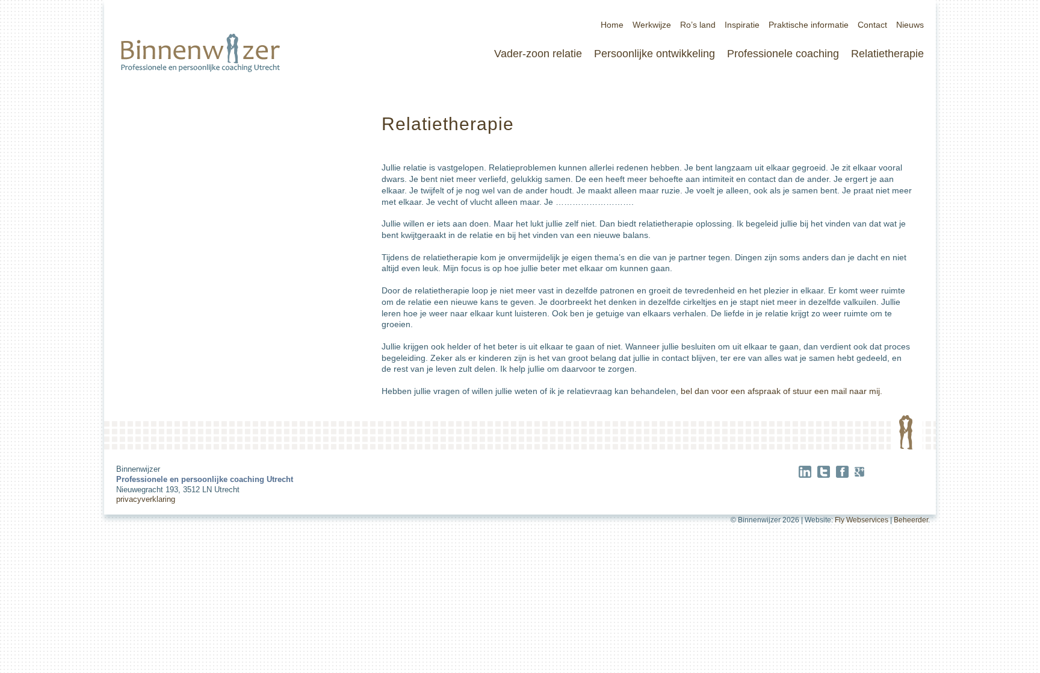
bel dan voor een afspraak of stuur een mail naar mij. (781, 391)
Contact (872, 25)
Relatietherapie (887, 54)
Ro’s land (698, 25)
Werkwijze (652, 25)
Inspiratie (742, 25)
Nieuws (910, 25)
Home (612, 25)
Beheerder (911, 520)
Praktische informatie (809, 25)
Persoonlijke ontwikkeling (654, 54)
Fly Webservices (861, 520)
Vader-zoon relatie (538, 54)
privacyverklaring (145, 499)
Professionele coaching (783, 54)
